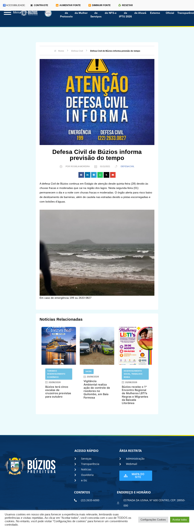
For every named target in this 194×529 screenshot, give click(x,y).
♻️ (125, 5)
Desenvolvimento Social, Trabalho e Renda (133, 374)
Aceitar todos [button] (179, 519)
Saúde (88, 371)
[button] (81, 175)
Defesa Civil (127, 166)
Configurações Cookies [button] (153, 519)
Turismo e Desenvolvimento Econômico (56, 374)
